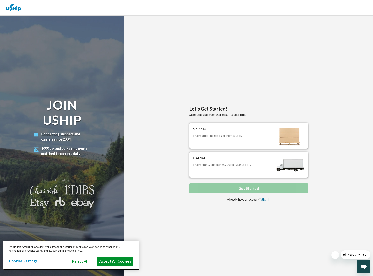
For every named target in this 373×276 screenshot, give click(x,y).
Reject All (80, 261)
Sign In (265, 199)
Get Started (248, 188)
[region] (71, 255)
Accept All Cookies (115, 261)
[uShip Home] (13, 7)
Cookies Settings (23, 261)
